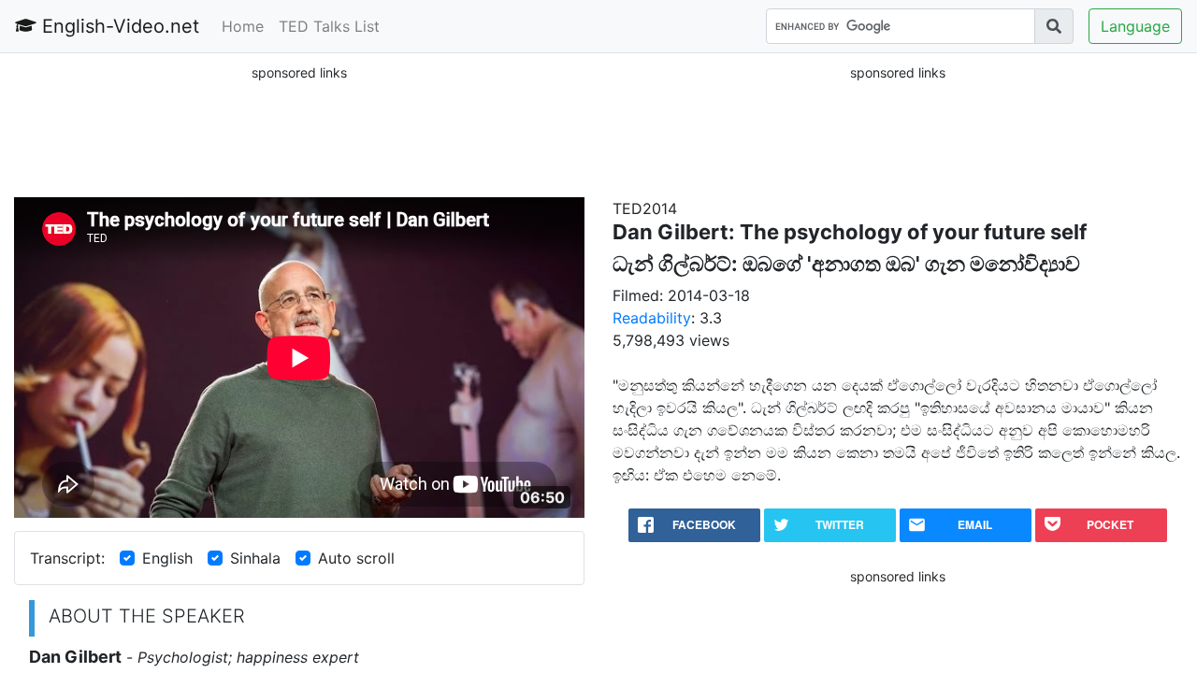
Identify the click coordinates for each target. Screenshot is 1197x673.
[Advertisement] (299, 130)
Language (1135, 26)
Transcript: (67, 558)
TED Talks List (329, 26)
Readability (652, 317)
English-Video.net (117, 26)
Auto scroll (356, 558)
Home (243, 26)
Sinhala (255, 558)
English (167, 558)
